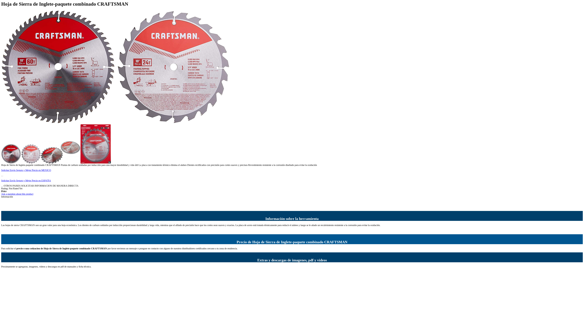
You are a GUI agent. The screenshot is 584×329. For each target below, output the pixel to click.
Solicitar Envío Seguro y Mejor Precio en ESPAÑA (26, 180)
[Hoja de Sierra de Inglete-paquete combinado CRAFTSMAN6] (95, 163)
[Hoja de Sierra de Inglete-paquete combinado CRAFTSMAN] (21, 163)
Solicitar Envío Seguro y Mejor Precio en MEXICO (26, 170)
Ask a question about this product (17, 194)
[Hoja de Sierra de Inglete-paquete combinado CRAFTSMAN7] (60, 163)
